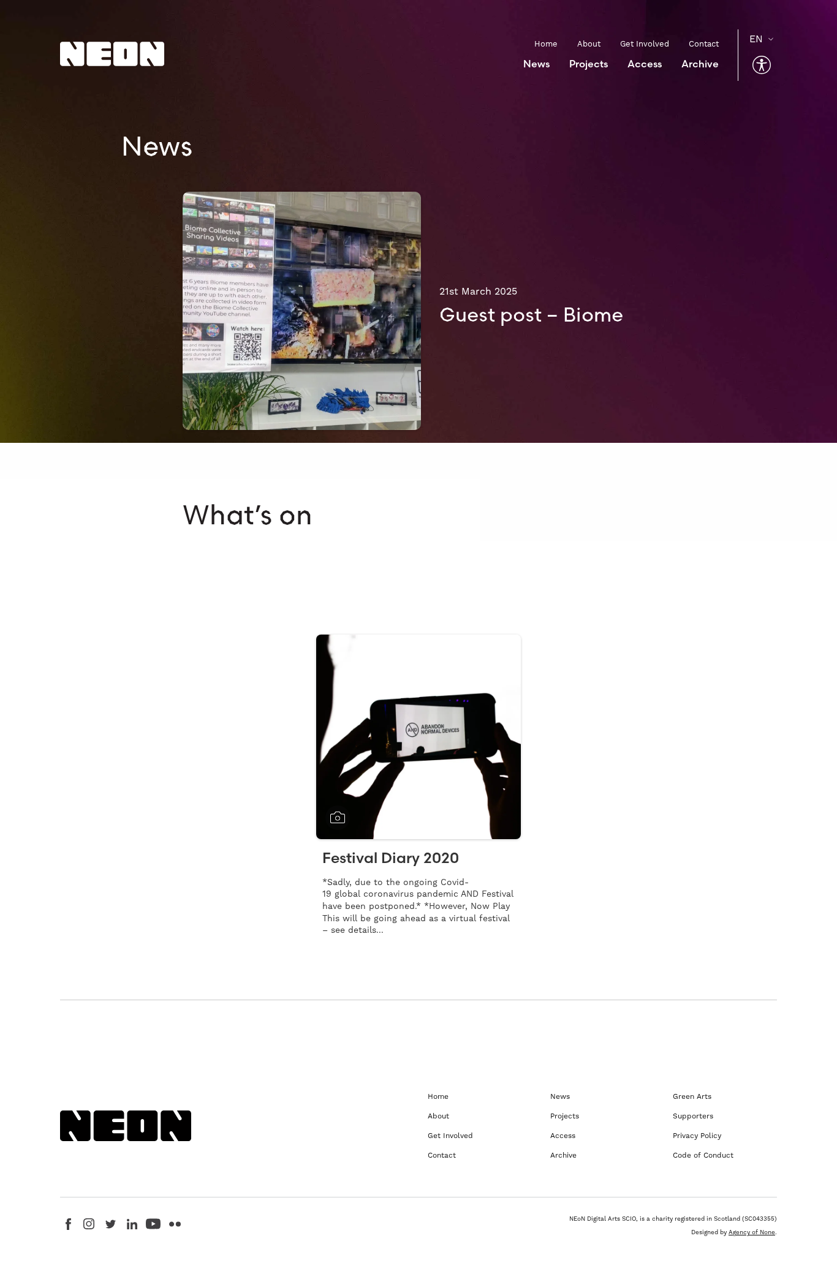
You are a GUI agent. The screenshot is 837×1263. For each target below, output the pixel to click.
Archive (700, 64)
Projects (588, 64)
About (588, 43)
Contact (704, 43)
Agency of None (752, 1232)
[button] (762, 65)
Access (644, 64)
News (536, 64)
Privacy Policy (697, 1135)
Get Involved (644, 43)
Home (546, 43)
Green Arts (692, 1096)
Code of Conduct (703, 1155)
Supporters (693, 1116)
